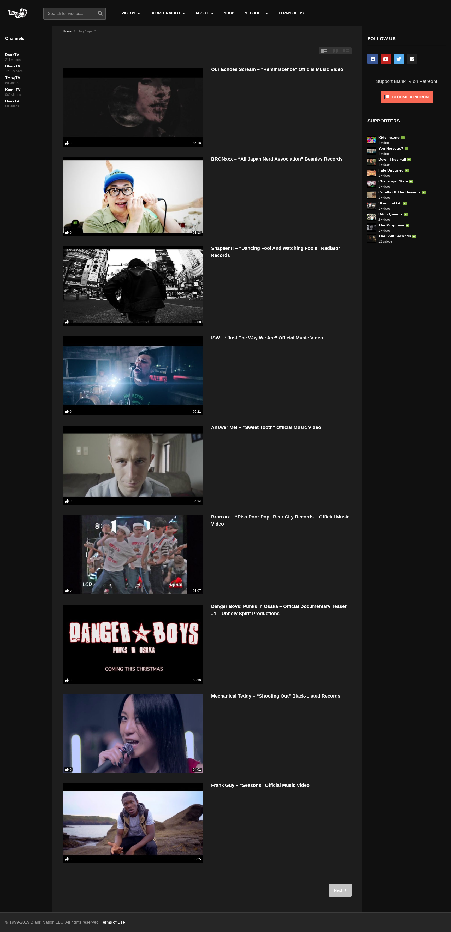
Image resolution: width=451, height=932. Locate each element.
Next (338, 890)
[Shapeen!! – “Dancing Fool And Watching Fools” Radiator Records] (133, 286)
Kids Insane (389, 137)
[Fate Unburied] (371, 173)
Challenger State (393, 181)
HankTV (12, 101)
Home (67, 31)
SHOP (229, 13)
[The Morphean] (371, 227)
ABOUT (202, 13)
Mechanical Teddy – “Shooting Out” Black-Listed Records (275, 696)
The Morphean (391, 225)
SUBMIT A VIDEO (166, 13)
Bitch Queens (390, 214)
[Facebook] (372, 59)
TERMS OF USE (292, 13)
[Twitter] (399, 59)
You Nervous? (390, 148)
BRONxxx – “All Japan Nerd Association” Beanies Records (277, 159)
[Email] (412, 59)
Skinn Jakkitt (390, 203)
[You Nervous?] (371, 151)
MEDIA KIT (254, 13)
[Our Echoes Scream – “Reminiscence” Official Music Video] (133, 107)
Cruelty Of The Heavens (399, 192)
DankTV (12, 54)
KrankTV (12, 89)
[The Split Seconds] (371, 238)
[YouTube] (386, 59)
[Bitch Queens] (371, 217)
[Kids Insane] (371, 140)
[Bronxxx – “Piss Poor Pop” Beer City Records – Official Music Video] (133, 554)
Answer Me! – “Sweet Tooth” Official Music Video (266, 427)
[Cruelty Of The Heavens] (371, 195)
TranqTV (12, 78)
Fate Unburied (391, 170)
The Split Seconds (394, 236)
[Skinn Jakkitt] (371, 206)
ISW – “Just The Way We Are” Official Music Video (267, 337)
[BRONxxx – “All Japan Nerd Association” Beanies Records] (133, 196)
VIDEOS (129, 13)
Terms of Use (113, 922)
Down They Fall (392, 159)
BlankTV (12, 66)
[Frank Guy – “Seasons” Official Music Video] (133, 823)
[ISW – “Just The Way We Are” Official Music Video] (133, 375)
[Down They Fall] (371, 162)
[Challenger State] (371, 184)
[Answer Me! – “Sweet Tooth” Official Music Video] (133, 465)
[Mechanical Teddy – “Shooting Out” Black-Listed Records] (133, 733)
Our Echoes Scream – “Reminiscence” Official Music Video (277, 69)
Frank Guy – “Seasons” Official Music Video (260, 785)
